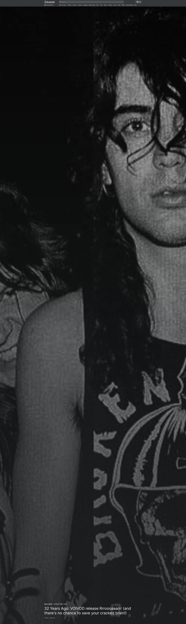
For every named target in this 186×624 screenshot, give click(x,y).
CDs (97, 5)
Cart (140, 2)
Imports (75, 5)
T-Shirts (69, 5)
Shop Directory (50, 5)
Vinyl (101, 5)
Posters (110, 5)
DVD (119, 5)
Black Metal (92, 5)
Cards (115, 5)
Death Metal (129, 5)
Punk (135, 5)
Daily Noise (48, 604)
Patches (80, 5)
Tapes (105, 5)
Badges (86, 5)
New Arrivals (62, 5)
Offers (123, 5)
